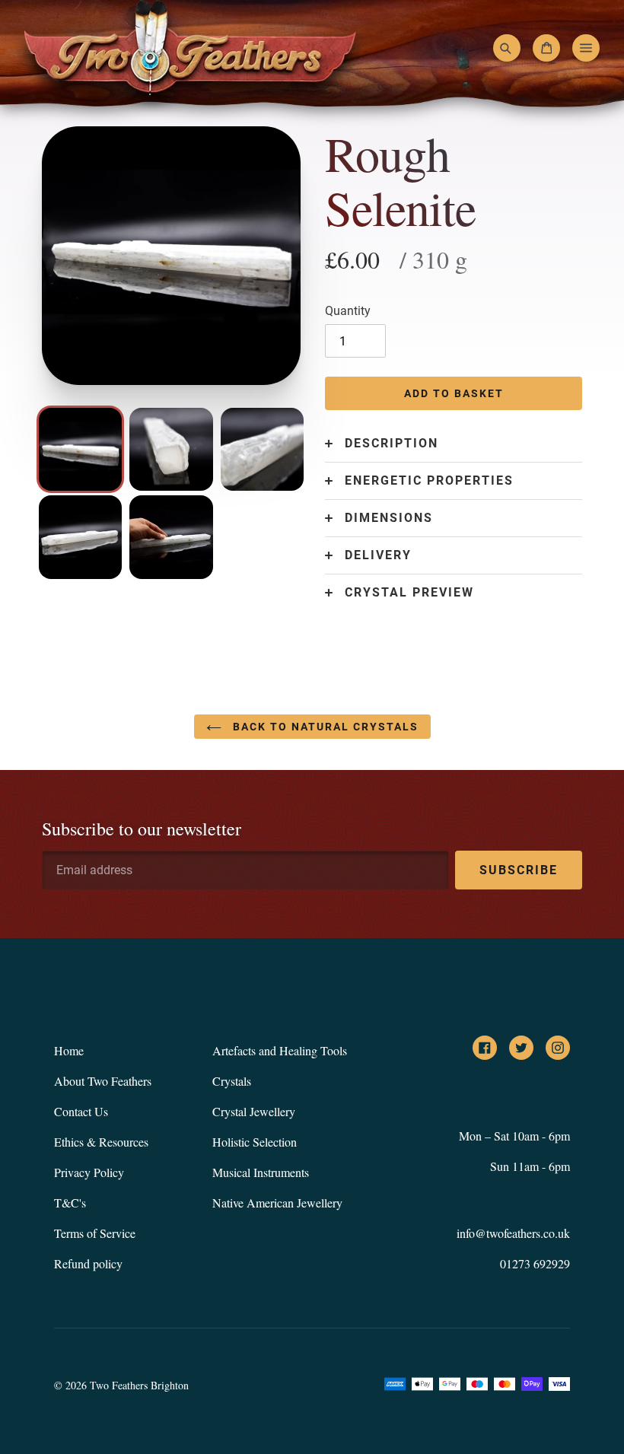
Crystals (231, 1081)
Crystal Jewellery (253, 1111)
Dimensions (389, 518)
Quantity (348, 311)
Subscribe (518, 870)
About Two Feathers (102, 1081)
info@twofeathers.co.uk (513, 1233)
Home (69, 1050)
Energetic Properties (429, 481)
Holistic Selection (254, 1142)
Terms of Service (94, 1233)
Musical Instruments (260, 1172)
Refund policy (88, 1263)
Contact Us (81, 1111)
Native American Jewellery (277, 1203)
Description (391, 443)
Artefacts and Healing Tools (279, 1050)
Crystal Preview (409, 593)
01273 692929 (535, 1263)
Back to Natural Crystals (324, 727)
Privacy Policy (89, 1172)
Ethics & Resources (101, 1142)
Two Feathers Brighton (139, 1385)
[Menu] (586, 48)
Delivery (378, 555)
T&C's (70, 1203)
